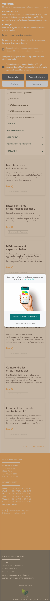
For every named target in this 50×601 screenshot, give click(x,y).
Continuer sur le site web (25, 323)
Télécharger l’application (25, 316)
